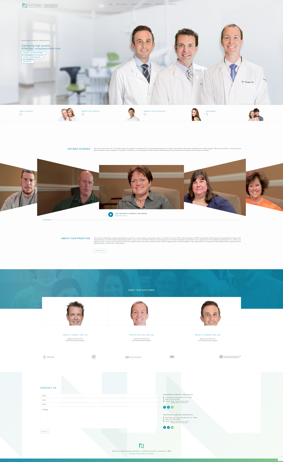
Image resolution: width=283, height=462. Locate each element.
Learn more (100, 250)
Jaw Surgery (211, 111)
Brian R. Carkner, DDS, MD (208, 335)
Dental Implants (26, 111)
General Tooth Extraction (154, 111)
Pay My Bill (27, 61)
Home (110, 4)
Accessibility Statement (145, 453)
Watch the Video (121, 215)
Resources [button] (146, 4)
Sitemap (132, 453)
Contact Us (172, 4)
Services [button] (134, 4)
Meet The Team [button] (121, 4)
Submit (44, 431)
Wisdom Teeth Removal (91, 111)
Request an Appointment (33, 52)
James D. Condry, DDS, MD (75, 335)
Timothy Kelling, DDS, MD (141, 335)
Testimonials (160, 4)
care (58, 48)
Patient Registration (32, 57)
